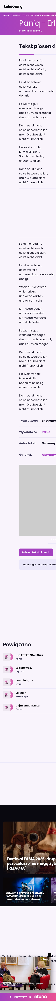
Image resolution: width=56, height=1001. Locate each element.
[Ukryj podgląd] (49, 955)
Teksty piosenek (32, 15)
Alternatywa (48, 15)
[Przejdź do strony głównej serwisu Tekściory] (13, 6)
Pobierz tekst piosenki (36, 552)
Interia (6, 15)
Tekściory (17, 15)
